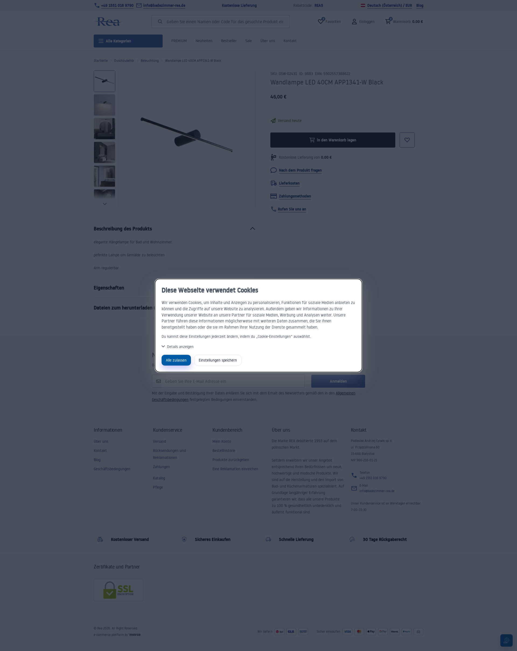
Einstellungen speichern (218, 360)
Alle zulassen (176, 360)
